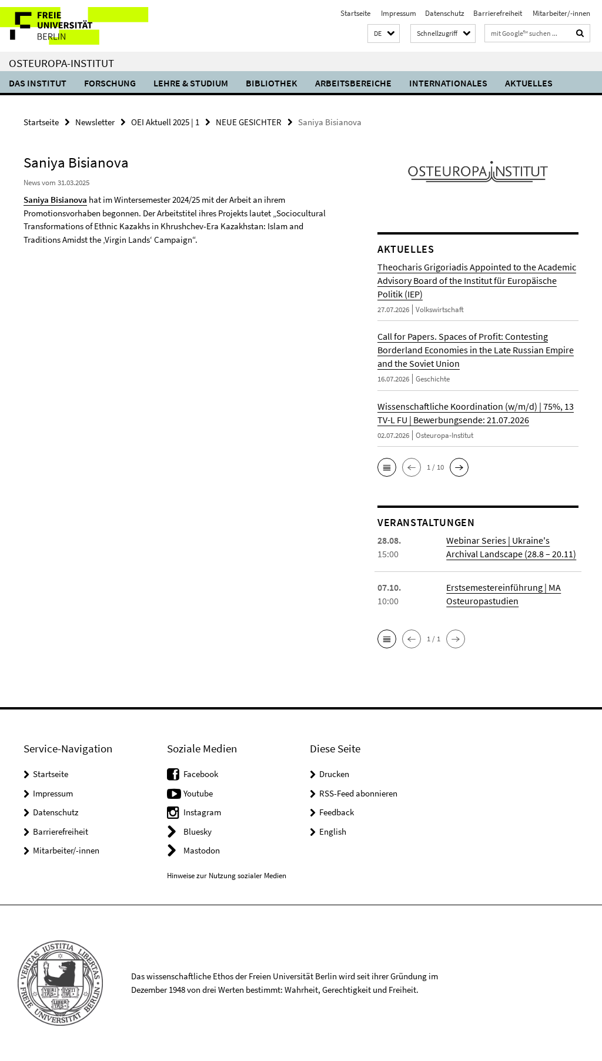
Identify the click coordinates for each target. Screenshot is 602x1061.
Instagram (202, 812)
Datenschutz (444, 13)
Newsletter (95, 122)
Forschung (110, 83)
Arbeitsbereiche (353, 83)
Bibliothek (271, 83)
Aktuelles (529, 83)
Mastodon (201, 850)
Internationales (448, 83)
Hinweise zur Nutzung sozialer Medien (226, 876)
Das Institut (37, 83)
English (332, 831)
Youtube (198, 793)
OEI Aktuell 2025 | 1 (165, 122)
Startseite (355, 13)
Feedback (336, 812)
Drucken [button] (334, 773)
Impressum (397, 13)
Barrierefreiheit (497, 13)
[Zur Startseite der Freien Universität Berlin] (78, 26)
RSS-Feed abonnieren (358, 793)
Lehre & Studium (190, 83)
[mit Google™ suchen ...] (580, 33)
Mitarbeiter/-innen (560, 13)
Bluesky (197, 831)
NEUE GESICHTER (249, 122)
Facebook (200, 773)
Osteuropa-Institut (61, 63)
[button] (383, 33)
